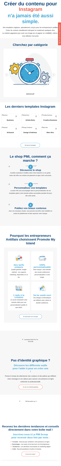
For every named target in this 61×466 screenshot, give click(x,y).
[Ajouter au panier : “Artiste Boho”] (36, 116)
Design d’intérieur (30, 132)
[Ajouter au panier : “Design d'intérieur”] (36, 129)
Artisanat (10, 132)
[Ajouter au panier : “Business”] (16, 116)
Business (10, 120)
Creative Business (50, 120)
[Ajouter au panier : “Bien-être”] (56, 129)
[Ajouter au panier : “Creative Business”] (56, 116)
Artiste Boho (30, 120)
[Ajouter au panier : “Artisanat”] (16, 129)
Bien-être (50, 132)
